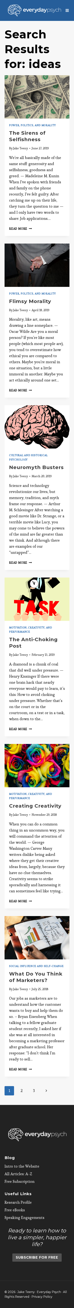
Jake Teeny (20, 148)
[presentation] (37, 97)
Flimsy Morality (30, 301)
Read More (20, 229)
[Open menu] (67, 10)
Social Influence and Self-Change (36, 966)
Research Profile (18, 1202)
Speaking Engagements (24, 1217)
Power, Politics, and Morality (32, 125)
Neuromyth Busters (36, 467)
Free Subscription (20, 1181)
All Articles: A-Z (18, 1173)
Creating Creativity (35, 806)
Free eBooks (15, 1210)
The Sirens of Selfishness (27, 136)
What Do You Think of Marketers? (35, 977)
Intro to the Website (22, 1166)
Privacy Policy (41, 1297)
